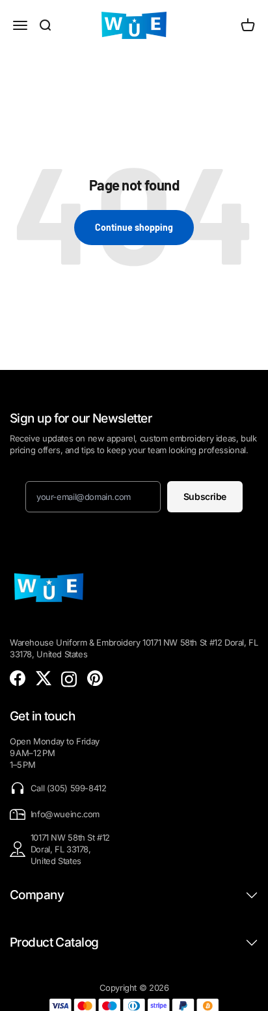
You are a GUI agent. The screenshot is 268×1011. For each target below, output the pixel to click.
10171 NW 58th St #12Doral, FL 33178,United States (70, 849)
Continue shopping (134, 227)
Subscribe (204, 496)
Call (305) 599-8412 (69, 788)
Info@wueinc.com (65, 814)
